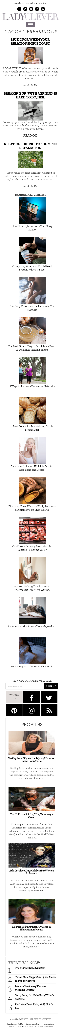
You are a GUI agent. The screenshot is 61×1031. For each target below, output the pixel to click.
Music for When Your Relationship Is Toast (30, 41)
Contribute (32, 3)
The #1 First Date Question (30, 967)
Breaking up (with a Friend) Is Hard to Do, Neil (30, 95)
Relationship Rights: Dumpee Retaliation (30, 146)
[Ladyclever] (30, 16)
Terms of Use (49, 1024)
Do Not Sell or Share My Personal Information (35, 1027)
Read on (30, 85)
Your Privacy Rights (15, 1024)
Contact (43, 3)
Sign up (51, 685)
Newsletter (19, 3)
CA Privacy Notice (33, 1024)
